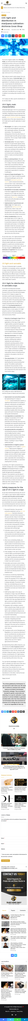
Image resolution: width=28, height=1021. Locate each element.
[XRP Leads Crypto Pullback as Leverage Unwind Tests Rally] (5, 939)
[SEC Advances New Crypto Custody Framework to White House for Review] (5, 924)
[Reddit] (16, 712)
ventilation (7, 400)
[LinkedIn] (8, 712)
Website (3, 849)
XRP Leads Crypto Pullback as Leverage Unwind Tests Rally (18, 937)
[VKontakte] (18, 712)
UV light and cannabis (11, 264)
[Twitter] (5, 712)
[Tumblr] (10, 712)
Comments (23, 910)
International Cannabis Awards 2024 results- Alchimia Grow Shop (21, 789)
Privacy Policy (20, 1011)
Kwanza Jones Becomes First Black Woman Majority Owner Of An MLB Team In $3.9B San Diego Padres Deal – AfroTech (18, 930)
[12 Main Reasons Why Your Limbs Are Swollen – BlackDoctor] (5, 917)
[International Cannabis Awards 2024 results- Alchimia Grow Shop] (21, 782)
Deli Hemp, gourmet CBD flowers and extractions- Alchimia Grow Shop (6, 805)
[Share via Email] (21, 712)
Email (2, 843)
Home (3, 12)
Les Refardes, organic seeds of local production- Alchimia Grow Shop (7, 789)
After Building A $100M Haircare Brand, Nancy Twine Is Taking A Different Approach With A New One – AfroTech (18, 946)
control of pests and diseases (13, 117)
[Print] (24, 712)
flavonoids (15, 197)
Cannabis (8, 12)
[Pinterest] (13, 712)
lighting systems (16, 206)
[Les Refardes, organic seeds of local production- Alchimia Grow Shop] (7, 782)
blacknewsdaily (6, 29)
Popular (13, 910)
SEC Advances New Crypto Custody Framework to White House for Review (18, 923)
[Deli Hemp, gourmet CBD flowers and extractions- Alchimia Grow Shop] (7, 798)
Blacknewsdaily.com (14, 1009)
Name (3, 838)
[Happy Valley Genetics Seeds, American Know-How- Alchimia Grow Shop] (21, 798)
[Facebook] (2, 712)
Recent (4, 910)
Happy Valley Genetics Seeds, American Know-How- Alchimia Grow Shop (20, 805)
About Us (7, 1011)
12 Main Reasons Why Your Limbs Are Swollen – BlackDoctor (17, 916)
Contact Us (13, 1011)
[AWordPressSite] (7, 3)
